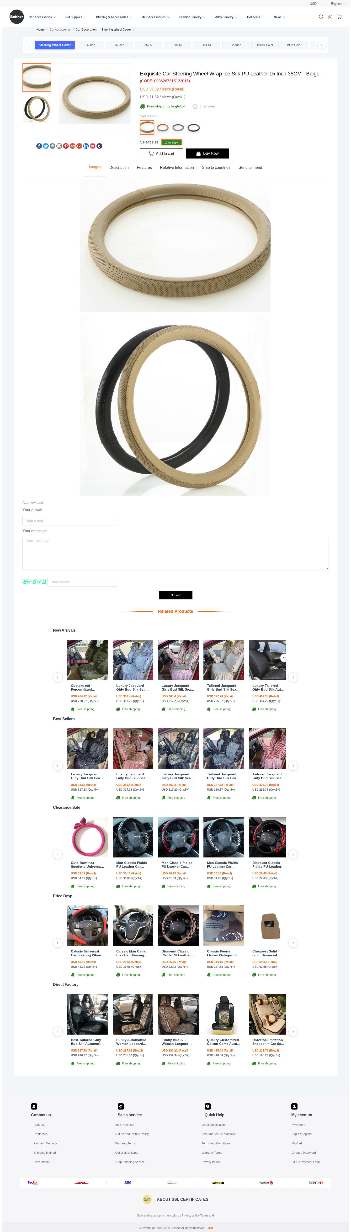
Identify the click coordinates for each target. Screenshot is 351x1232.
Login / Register (302, 1134)
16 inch (119, 45)
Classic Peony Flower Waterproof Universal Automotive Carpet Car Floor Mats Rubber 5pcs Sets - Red (222, 953)
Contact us (41, 1134)
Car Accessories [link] (60, 29)
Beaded (236, 45)
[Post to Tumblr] (99, 147)
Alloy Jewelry (224, 17)
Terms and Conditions (216, 1143)
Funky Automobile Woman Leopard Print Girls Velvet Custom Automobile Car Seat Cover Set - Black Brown (132, 1042)
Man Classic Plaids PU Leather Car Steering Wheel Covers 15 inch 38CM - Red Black (177, 864)
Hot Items (253, 17)
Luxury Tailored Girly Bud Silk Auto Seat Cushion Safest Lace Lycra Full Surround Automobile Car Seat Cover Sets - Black (269, 687)
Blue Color (294, 45)
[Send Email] (59, 147)
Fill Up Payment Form (306, 1162)
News (278, 17)
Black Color (265, 45)
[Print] (52, 147)
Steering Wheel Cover (116, 29)
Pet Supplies (73, 17)
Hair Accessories (154, 17)
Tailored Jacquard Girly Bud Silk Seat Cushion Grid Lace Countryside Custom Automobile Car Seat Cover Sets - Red (268, 776)
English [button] (336, 3)
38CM (178, 45)
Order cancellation (214, 1124)
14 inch (90, 45)
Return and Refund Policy (132, 1134)
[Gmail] (72, 147)
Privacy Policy (211, 1162)
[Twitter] (46, 147)
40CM (207, 45)
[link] (41, 29)
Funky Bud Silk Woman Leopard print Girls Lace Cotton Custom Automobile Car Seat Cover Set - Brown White (178, 1042)
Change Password (304, 1152)
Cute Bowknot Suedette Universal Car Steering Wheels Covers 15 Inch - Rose (87, 864)
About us (39, 1124)
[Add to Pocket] (93, 147)
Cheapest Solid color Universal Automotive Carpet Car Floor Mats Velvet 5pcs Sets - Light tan (267, 953)
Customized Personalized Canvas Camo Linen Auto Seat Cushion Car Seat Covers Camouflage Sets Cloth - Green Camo (87, 687)
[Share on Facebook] (39, 147)
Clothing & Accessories (112, 17)
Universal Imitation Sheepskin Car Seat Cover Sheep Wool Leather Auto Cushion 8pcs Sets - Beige (268, 1042)
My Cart (297, 1143)
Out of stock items (126, 1152)
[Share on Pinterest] (66, 147)
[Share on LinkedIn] (86, 147)
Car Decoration (86, 29)
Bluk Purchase (124, 1124)
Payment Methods (45, 1143)
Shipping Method (45, 1152)
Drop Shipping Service (130, 1162)
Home (41, 29)
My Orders (298, 1124)
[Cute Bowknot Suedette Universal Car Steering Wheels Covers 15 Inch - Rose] (87, 856)
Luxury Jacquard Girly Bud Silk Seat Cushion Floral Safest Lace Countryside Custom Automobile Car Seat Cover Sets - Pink (178, 687)
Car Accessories (40, 17)
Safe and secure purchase (219, 1134)
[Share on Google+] (79, 147)
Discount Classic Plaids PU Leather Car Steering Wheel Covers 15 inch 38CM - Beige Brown (178, 953)
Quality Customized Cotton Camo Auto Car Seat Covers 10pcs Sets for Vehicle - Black (223, 1042)
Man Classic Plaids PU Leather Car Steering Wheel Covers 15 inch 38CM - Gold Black (131, 864)
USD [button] (313, 3)
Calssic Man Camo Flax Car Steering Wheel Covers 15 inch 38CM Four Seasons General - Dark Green (131, 953)
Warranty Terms (125, 1143)
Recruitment (41, 1162)
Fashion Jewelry (190, 17)
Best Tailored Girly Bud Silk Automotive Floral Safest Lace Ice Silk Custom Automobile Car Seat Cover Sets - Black (87, 1042)
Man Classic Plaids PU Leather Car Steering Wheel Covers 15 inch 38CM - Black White (223, 864)
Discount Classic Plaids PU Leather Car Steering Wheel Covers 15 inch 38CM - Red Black (267, 864)
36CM (148, 45)
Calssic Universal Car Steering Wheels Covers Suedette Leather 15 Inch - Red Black (87, 953)
